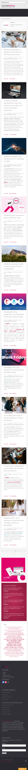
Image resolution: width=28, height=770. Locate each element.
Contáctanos (5, 699)
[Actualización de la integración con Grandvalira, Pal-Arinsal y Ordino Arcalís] (14, 302)
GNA (23, 649)
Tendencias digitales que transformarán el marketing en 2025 (14, 158)
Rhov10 (22, 424)
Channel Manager (8, 655)
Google (12, 529)
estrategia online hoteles (14, 644)
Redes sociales (7, 166)
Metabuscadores (11, 628)
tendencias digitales (12, 627)
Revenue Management (15, 424)
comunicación (10, 631)
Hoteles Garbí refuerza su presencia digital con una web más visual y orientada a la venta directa (13, 602)
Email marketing (7, 165)
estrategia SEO (20, 634)
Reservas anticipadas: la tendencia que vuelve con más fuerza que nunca (13, 52)
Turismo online (14, 321)
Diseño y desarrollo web (7, 705)
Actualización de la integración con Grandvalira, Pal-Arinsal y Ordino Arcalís (14, 314)
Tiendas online (16, 656)
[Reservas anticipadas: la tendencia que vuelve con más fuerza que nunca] (14, 39)
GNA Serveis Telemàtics (5, 761)
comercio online (11, 650)
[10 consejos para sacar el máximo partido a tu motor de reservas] (14, 405)
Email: (3, 748)
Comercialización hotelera (14, 636)
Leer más (6, 78)
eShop (11, 653)
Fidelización (6, 376)
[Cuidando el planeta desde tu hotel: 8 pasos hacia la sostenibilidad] (14, 254)
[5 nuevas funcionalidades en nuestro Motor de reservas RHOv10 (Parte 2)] (14, 456)
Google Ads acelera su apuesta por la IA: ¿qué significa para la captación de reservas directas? (13, 608)
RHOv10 (16, 631)
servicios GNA (8, 639)
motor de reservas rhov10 (10, 630)
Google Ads (17, 653)
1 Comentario (12, 78)
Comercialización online (10, 634)
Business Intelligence (18, 633)
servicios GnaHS (14, 642)
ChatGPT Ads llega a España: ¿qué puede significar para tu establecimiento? (12, 588)
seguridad (22, 653)
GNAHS (9, 58)
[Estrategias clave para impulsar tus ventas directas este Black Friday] (14, 357)
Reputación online (11, 637)
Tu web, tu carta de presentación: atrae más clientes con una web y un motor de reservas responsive (13, 105)
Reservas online (8, 649)
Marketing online (7, 58)
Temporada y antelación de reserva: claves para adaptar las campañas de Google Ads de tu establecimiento (13, 595)
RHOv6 (7, 627)
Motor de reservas (14, 58)
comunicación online (9, 652)
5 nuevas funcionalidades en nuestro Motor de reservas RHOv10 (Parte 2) (14, 468)
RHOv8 (13, 655)
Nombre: (4, 743)
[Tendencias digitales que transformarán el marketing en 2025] (14, 146)
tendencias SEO (19, 627)
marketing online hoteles (14, 646)
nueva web (11, 656)
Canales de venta (8, 633)
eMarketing (19, 637)
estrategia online (15, 641)
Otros (20, 165)
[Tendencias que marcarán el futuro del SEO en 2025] (14, 205)
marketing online (17, 649)
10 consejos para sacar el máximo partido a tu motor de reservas (13, 417)
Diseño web (6, 114)
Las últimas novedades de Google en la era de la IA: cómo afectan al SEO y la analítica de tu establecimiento (13, 615)
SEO (15, 529)
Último (14, 553)
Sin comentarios (12, 134)
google (19, 631)
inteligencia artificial (18, 652)
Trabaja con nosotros (6, 697)
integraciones (17, 628)
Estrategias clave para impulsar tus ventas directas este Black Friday (14, 369)
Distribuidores (5, 694)
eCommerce (7, 653)
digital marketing (18, 647)
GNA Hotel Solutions (19, 655)
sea (14, 653)
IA (11, 165)
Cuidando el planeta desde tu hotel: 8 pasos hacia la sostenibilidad (13, 266)
